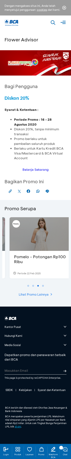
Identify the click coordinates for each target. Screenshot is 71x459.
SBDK (9, 390)
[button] (28, 286)
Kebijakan (25, 390)
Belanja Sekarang (36, 170)
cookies (42, 10)
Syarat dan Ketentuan (52, 390)
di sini (18, 426)
